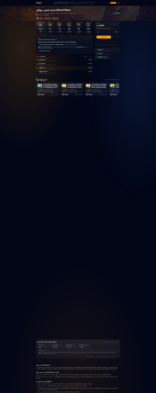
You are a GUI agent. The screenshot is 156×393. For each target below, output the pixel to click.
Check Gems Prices (90, 356)
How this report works (113, 356)
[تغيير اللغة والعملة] (108, 3)
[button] (64, 60)
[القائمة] (118, 2)
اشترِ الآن (104, 37)
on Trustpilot (42, 15)
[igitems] (39, 2)
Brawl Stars (38, 7)
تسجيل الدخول (113, 2)
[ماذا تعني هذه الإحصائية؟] (44, 345)
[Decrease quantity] (111, 24)
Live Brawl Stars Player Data (101, 356)
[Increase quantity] (117, 24)
